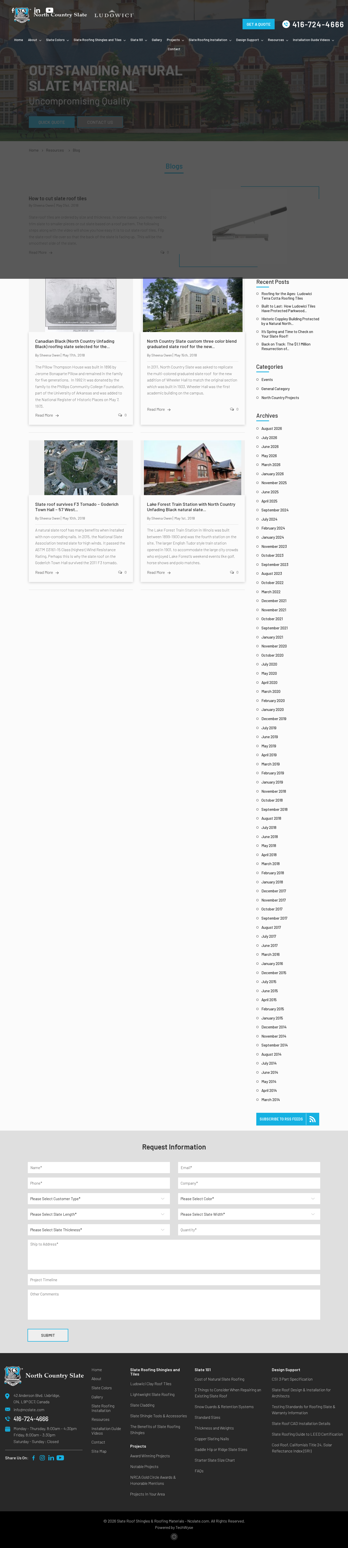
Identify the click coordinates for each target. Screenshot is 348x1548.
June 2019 (269, 736)
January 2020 (272, 709)
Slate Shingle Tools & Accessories (158, 1415)
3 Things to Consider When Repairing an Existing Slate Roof (228, 1392)
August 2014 (271, 1054)
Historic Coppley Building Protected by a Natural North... (290, 321)
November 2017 (273, 900)
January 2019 (272, 782)
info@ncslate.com (29, 1409)
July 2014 (269, 1063)
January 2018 (272, 882)
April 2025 (269, 501)
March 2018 (270, 863)
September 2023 (274, 564)
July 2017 (268, 936)
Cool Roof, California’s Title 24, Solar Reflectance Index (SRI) (302, 1447)
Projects (173, 40)
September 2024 (275, 510)
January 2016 (272, 963)
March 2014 (270, 1099)
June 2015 (269, 990)
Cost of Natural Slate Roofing (219, 1379)
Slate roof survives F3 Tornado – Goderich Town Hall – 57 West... (76, 506)
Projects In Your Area (147, 1493)
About (32, 40)
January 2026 (272, 473)
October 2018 (272, 800)
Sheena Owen (49, 355)
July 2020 (269, 664)
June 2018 (269, 836)
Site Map (98, 1451)
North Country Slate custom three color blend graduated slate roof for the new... (192, 343)
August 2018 (271, 818)
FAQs (199, 1470)
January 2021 (272, 637)
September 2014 (274, 1045)
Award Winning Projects (150, 1455)
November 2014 (273, 1036)
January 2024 (272, 537)
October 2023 (272, 555)
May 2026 (269, 455)
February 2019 (272, 773)
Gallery (157, 40)
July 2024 (269, 519)
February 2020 (273, 700)
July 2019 (268, 727)
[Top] (338, 1268)
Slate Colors (55, 40)
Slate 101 (136, 40)
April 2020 (269, 682)
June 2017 (269, 945)
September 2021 (274, 628)
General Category (275, 388)
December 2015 (273, 972)
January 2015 (272, 1018)
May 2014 (268, 1081)
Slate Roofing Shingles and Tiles (98, 40)
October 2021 (272, 618)
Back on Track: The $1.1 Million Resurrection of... (286, 346)
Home (18, 40)
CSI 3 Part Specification (292, 1379)
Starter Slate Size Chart (215, 1460)
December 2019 (273, 718)
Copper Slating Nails (212, 1438)
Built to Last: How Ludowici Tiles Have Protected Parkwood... (288, 308)
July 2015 (268, 981)
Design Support (247, 40)
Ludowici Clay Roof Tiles (150, 1383)
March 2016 (270, 954)
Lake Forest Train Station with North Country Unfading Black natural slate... (191, 506)
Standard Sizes (207, 1417)
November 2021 (273, 609)
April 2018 (269, 854)
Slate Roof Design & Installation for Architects (301, 1392)
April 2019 (269, 754)
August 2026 (271, 428)
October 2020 (272, 655)
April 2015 (269, 999)
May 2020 (269, 673)
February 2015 (272, 1009)
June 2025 (270, 491)
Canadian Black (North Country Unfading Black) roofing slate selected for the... (74, 343)
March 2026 (270, 464)
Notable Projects (144, 1466)
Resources (276, 40)
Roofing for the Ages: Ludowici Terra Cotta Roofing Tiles (286, 295)
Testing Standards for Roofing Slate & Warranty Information (303, 1409)
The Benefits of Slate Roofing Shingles (155, 1429)
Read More (44, 415)
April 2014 (269, 1090)
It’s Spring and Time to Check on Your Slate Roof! (287, 333)
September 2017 (274, 918)
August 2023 (271, 573)
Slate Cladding (142, 1405)
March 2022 (270, 591)
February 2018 (272, 872)
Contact (174, 49)
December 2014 (274, 1027)
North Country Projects (280, 397)
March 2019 (270, 764)
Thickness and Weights (214, 1427)
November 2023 (274, 546)
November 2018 (273, 791)
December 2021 (273, 600)
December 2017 (273, 891)
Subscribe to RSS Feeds (281, 1119)
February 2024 (273, 528)
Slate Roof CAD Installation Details (301, 1423)
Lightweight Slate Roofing (152, 1394)
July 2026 (269, 437)
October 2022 (272, 582)
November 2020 (274, 646)
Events (267, 379)
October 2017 (272, 909)
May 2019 (268, 746)
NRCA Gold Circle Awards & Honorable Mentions (153, 1480)
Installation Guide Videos (311, 40)
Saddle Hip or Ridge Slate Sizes (221, 1449)
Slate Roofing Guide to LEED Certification (307, 1434)
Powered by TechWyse (174, 1527)
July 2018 (268, 827)
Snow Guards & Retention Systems (224, 1406)
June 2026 (270, 446)
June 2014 (269, 1072)
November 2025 (274, 482)
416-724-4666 (318, 24)
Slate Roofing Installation (208, 40)
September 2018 (274, 809)
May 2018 (268, 845)
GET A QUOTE (259, 17)
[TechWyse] (174, 1537)
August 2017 (271, 927)
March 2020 (270, 691)
